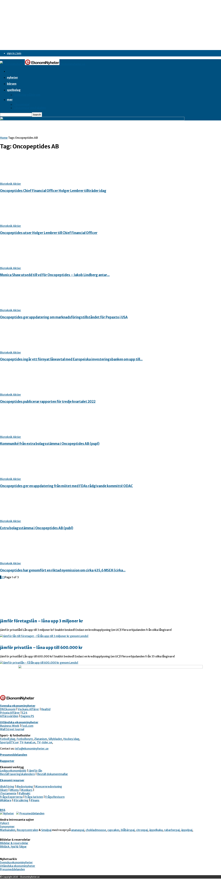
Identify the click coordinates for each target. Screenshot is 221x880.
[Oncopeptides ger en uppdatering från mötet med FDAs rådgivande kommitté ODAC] (28, 475)
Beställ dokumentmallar (52, 774)
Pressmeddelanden (13, 754)
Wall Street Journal (12, 729)
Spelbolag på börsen (27, 94)
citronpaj (142, 830)
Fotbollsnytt (25, 739)
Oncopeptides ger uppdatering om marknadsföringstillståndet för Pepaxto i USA (64, 317)
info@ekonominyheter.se (32, 748)
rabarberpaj (172, 830)
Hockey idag (71, 739)
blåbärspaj (128, 830)
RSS (2, 810)
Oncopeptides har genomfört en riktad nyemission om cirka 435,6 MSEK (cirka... (63, 570)
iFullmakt (24, 793)
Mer (10, 99)
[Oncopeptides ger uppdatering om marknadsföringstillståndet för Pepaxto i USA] (28, 307)
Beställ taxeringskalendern (17, 774)
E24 (24, 712)
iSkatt (4, 790)
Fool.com (27, 725)
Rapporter (7, 761)
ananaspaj (77, 830)
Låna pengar (22, 104)
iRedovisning (24, 786)
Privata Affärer (10, 712)
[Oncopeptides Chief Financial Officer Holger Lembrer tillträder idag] (28, 180)
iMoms (14, 790)
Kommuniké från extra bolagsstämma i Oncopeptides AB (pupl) (49, 444)
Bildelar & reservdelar (14, 843)
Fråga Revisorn (55, 797)
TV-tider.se (44, 742)
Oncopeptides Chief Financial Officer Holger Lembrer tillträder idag (53, 191)
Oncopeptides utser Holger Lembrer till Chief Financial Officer (48, 233)
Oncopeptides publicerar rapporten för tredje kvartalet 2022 (47, 402)
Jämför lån (35, 770)
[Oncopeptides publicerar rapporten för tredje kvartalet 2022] (28, 391)
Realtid (45, 709)
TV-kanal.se (27, 742)
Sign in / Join (14, 53)
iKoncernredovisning (48, 786)
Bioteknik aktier (10, 183)
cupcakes (113, 830)
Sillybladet (55, 739)
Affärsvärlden (9, 716)
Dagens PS (27, 716)
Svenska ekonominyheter (17, 705)
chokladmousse (96, 830)
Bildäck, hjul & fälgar (13, 846)
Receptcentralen (27, 830)
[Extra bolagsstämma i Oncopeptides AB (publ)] (28, 517)
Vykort (4, 823)
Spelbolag (14, 90)
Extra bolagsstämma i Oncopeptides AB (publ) (36, 528)
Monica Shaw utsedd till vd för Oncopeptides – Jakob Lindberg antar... (55, 275)
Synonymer (7, 826)
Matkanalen (7, 830)
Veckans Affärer (28, 709)
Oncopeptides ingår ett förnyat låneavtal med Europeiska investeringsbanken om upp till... (71, 359)
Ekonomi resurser (12, 780)
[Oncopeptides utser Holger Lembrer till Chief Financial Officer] (28, 222)
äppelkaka (156, 830)
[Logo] (12, 64)
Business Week (9, 725)
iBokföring (7, 786)
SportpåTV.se (9, 742)
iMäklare (5, 800)
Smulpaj (46, 830)
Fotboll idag (7, 739)
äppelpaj (186, 830)
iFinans (35, 800)
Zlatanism (40, 739)
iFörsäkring (21, 800)
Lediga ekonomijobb (13, 770)
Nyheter (12, 77)
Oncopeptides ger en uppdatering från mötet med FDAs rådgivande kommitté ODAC (66, 486)
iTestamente (8, 793)
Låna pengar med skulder (30, 108)
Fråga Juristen (34, 797)
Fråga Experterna (11, 797)
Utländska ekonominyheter (19, 722)
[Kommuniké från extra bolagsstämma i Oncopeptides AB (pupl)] (28, 433)
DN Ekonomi (8, 709)
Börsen (11, 83)
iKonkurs (26, 790)
